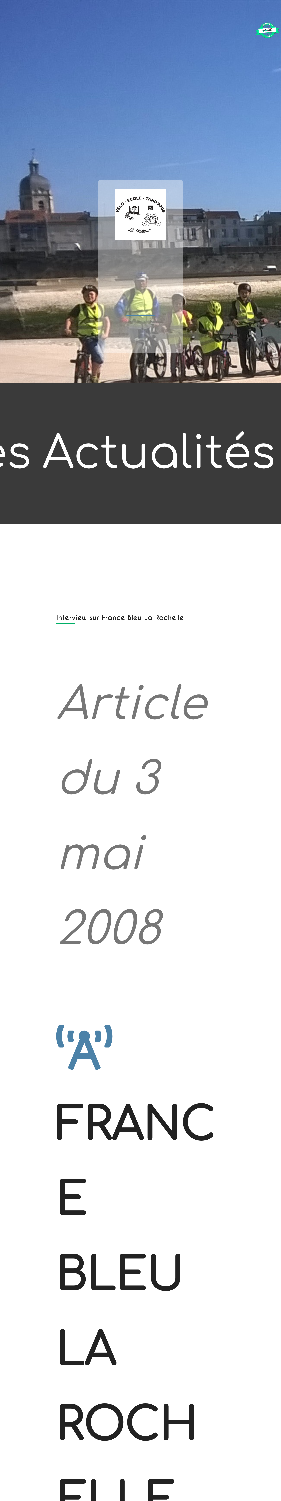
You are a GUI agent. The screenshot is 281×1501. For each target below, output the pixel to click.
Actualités (158, 454)
